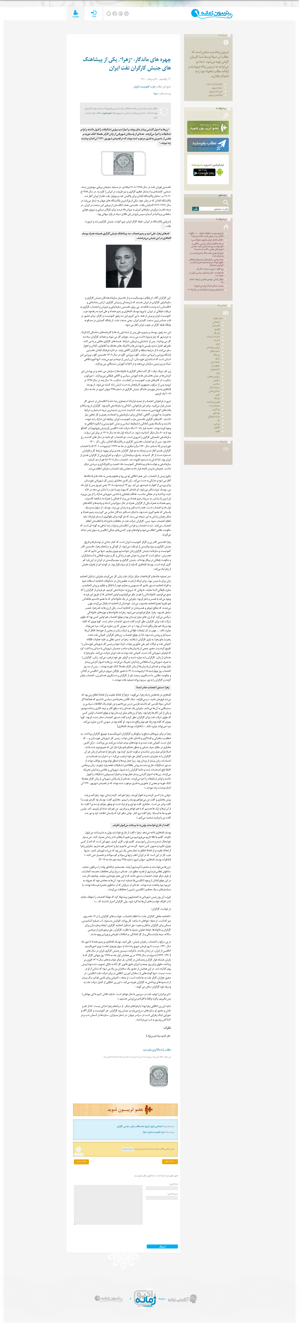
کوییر (217, 431)
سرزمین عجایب (213, 377)
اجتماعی (158, 1126)
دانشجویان (215, 370)
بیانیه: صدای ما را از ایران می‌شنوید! (209, 286)
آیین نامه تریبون (215, 92)
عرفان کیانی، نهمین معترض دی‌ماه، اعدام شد (206, 281)
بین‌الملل (216, 355)
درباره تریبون (217, 88)
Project (162, 1299)
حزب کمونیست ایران (144, 87)
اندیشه (217, 340)
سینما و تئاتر (214, 388)
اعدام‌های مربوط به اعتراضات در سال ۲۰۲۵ (206, 290)
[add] (75, 13)
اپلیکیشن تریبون (215, 95)
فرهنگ (217, 399)
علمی (217, 395)
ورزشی (217, 424)
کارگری (120, 1126)
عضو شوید (107, 113)
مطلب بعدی (81, 1161)
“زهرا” (155, 94)
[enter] (94, 13)
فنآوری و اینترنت (213, 402)
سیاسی (127, 1126)
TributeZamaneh (212, 14)
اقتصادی (216, 326)
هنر (218, 420)
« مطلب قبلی (170, 1161)
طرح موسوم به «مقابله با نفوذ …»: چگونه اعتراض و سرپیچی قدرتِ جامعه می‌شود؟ (206, 235)
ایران (152, 1126)
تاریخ (147, 1126)
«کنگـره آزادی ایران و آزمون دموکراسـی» (207, 240)
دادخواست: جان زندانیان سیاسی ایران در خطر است (206, 274)
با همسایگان (215, 351)
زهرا (144, 1132)
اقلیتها (217, 330)
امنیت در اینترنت (213, 337)
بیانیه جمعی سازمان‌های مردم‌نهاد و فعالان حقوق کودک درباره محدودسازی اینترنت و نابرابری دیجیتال (206, 262)
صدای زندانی (214, 391)
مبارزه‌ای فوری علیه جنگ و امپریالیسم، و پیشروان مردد (207, 255)
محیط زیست (214, 406)
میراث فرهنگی (214, 417)
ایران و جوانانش (213, 348)
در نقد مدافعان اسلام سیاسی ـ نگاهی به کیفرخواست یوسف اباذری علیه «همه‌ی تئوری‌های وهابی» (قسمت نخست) (207, 247)
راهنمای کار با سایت (214, 84)
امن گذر (217, 333)
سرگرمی (217, 380)
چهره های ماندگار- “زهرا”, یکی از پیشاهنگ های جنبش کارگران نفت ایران (127, 64)
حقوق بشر (215, 366)
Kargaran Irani (128, 1149)
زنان (132, 1126)
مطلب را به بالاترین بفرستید (157, 1050)
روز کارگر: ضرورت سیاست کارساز (210, 269)
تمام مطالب (139, 1126)
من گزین (216, 409)
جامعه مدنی (215, 362)
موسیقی (216, 413)
